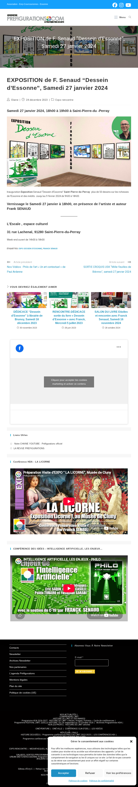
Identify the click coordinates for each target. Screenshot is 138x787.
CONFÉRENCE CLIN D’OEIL (77, 729)
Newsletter (15, 654)
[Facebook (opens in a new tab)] (114, 5)
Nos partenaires (17, 667)
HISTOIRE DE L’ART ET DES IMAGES (69, 718)
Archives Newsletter (19, 660)
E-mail (79, 657)
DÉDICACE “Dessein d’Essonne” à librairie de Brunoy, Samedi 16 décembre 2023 (27, 317)
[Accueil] (24, 54)
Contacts (14, 647)
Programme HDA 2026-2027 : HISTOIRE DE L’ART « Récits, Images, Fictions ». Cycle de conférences (68, 720)
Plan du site (15, 686)
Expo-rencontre (64, 100)
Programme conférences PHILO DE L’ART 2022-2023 (66, 735)
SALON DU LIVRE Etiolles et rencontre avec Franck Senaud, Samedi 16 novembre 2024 (111, 317)
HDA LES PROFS (55, 724)
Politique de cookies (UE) (22, 692)
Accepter (63, 773)
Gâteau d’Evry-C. (25, 769)
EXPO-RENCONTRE (18, 749)
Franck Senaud (50, 249)
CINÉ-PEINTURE (43, 729)
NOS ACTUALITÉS (68, 714)
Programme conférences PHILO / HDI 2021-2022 (45, 739)
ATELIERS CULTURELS (46, 759)
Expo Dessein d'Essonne (30, 249)
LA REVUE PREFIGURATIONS (29, 448)
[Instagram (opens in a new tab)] (121, 5)
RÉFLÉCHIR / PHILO (69, 733)
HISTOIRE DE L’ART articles (77, 724)
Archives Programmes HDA (109, 722)
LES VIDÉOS (97, 729)
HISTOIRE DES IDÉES (30, 735)
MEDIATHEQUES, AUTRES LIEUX (44, 749)
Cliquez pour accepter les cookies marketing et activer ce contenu (69, 382)
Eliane (15, 100)
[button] (131, 741)
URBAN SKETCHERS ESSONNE (23, 757)
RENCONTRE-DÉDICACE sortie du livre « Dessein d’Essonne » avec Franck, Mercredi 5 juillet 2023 (69, 317)
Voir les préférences (118, 773)
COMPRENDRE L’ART (69, 716)
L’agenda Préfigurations (22, 673)
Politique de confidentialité (101, 781)
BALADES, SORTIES (25, 755)
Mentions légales (18, 679)
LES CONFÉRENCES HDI (104, 735)
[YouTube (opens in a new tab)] (128, 5)
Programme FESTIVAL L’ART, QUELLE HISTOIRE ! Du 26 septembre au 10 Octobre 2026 (54, 722)
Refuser (90, 773)
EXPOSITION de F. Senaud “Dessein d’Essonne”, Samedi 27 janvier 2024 (80, 54)
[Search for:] (128, 17)
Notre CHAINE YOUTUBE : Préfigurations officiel (38, 443)
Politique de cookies (78, 781)
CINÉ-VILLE (57, 729)
